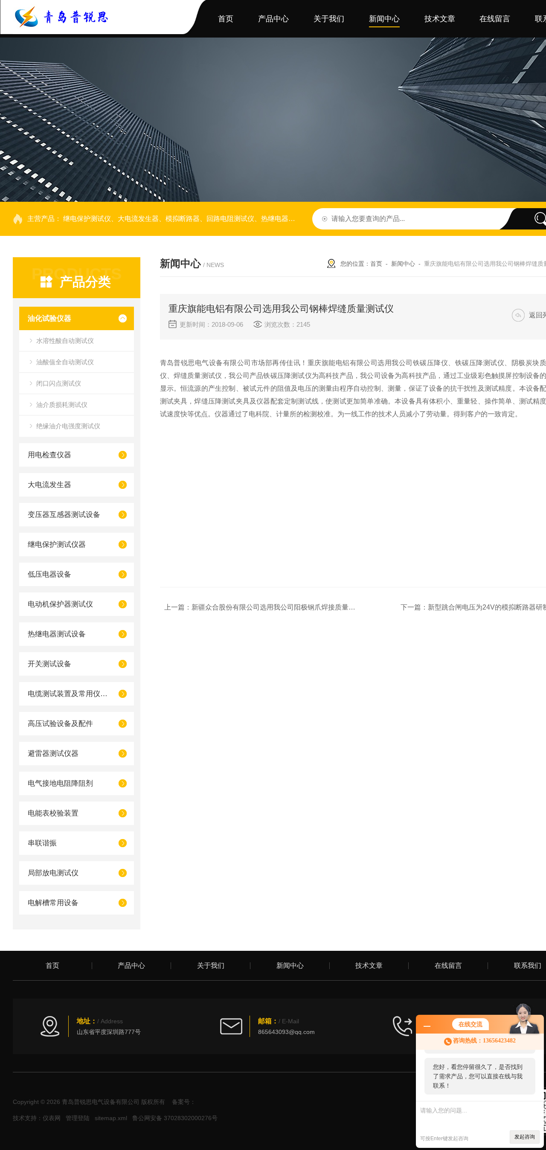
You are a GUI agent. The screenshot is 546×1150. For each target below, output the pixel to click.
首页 (225, 19)
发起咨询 (524, 1137)
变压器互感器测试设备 (64, 515)
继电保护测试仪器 (57, 544)
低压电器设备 (49, 574)
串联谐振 (42, 843)
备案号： (184, 1101)
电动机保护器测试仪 (60, 604)
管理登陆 (78, 1118)
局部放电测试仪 (53, 873)
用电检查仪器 (49, 455)
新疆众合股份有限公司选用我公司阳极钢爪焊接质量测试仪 (280, 607)
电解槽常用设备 (53, 903)
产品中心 (273, 19)
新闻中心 (384, 19)
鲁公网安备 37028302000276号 (175, 1118)
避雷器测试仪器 (53, 753)
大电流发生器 (49, 485)
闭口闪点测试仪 (58, 383)
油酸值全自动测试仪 (65, 362)
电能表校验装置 (53, 813)
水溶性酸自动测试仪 (65, 340)
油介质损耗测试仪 (61, 404)
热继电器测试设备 (57, 634)
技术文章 (439, 19)
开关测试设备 (49, 664)
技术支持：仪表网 (37, 1118)
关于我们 (329, 19)
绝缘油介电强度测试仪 (68, 426)
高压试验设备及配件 (60, 724)
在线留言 (494, 19)
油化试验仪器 (49, 318)
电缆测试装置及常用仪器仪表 (69, 694)
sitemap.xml (111, 1118)
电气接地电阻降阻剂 (60, 783)
